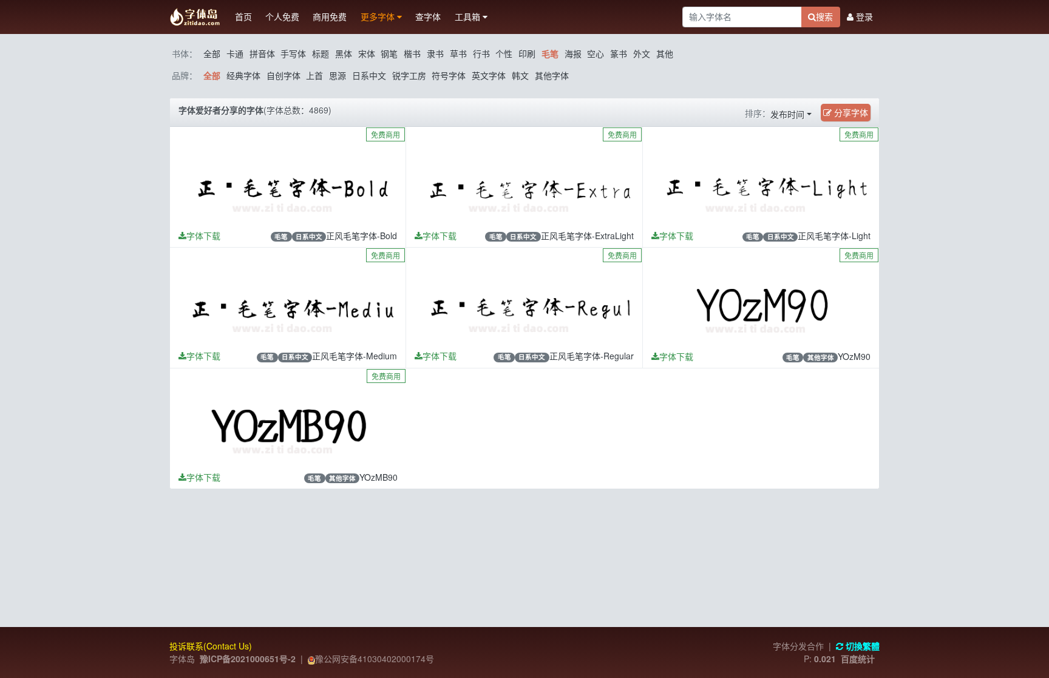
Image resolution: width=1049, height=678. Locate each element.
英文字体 (489, 75)
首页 (243, 16)
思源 (337, 75)
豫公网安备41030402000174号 (374, 659)
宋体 (366, 53)
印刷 (526, 53)
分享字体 (850, 112)
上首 (314, 75)
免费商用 (385, 134)
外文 (641, 53)
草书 (458, 53)
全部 (211, 53)
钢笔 (389, 53)
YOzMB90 (378, 477)
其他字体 (552, 75)
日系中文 (369, 75)
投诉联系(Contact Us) (210, 646)
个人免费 (282, 16)
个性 (503, 53)
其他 (664, 53)
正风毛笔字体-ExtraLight (587, 235)
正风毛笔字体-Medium (354, 356)
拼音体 (262, 53)
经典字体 (243, 75)
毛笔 (549, 53)
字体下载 (203, 235)
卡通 (234, 53)
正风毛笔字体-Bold (361, 235)
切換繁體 (861, 646)
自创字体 (283, 75)
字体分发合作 (798, 646)
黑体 (343, 53)
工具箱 (469, 16)
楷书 (412, 53)
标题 (320, 53)
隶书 (435, 53)
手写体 (293, 53)
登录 (863, 16)
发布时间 (787, 114)
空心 (595, 53)
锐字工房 (409, 75)
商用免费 (330, 16)
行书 (481, 53)
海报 (573, 53)
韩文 (520, 75)
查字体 (428, 16)
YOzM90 (854, 356)
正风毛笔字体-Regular (591, 356)
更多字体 (379, 16)
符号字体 (449, 75)
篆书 (618, 53)
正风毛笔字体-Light (834, 235)
